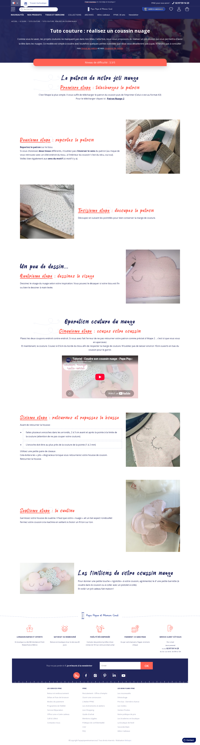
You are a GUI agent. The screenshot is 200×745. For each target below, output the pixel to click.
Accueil (14, 21)
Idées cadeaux (103, 14)
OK (147, 665)
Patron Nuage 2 (115, 98)
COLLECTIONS (74, 14)
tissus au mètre (89, 48)
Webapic (128, 740)
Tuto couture (34, 21)
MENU (13, 11)
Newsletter (133, 14)
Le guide (23, 21)
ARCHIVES (89, 14)
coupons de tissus (113, 48)
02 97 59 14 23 (172, 648)
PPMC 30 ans (119, 14)
